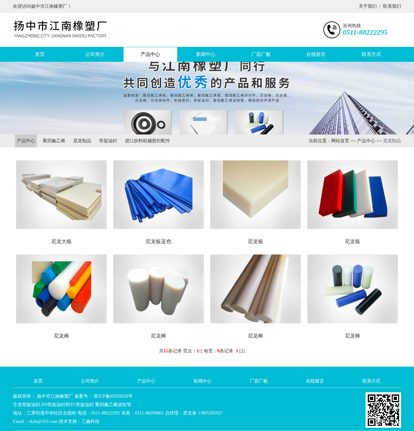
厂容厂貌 (261, 54)
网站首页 (340, 140)
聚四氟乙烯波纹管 (113, 404)
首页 (40, 54)
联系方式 (371, 54)
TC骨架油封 (82, 404)
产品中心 (150, 54)
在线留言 (316, 54)
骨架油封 (108, 140)
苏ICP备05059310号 (113, 396)
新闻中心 (205, 54)
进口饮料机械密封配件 (147, 140)
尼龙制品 (82, 140)
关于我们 (368, 6)
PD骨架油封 (53, 404)
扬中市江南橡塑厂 (54, 396)
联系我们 (392, 6)
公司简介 (95, 54)
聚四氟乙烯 (54, 140)
